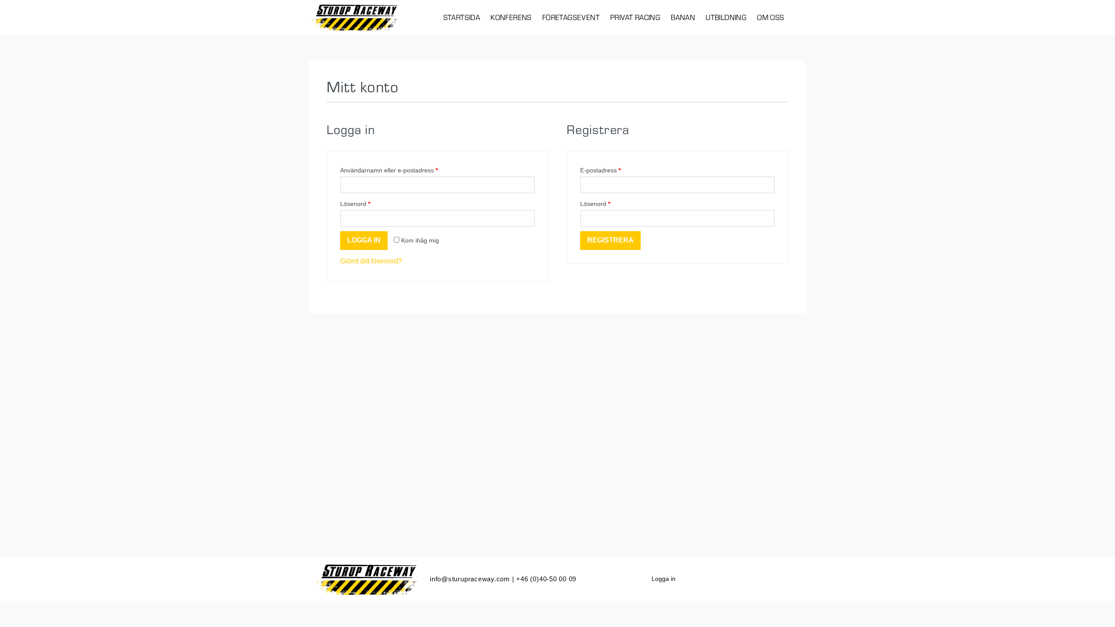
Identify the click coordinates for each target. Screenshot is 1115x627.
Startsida (461, 17)
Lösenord (355, 203)
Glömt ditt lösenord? (371, 261)
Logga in (664, 578)
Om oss (770, 17)
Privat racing (635, 17)
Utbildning (726, 17)
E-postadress (600, 170)
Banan (683, 17)
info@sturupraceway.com (470, 579)
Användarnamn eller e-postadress (389, 170)
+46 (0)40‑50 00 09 (546, 579)
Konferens (511, 17)
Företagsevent (571, 17)
